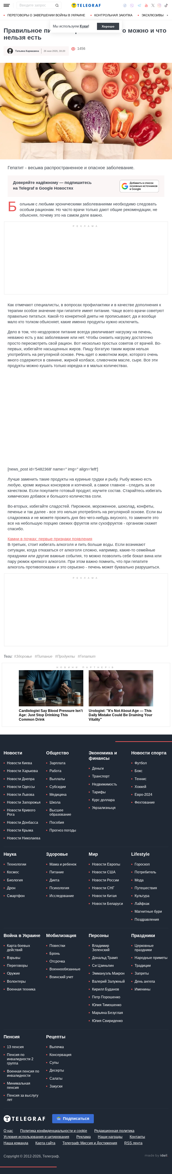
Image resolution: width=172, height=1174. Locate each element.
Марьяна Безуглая (107, 1013)
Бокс (138, 771)
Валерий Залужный (108, 981)
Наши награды (110, 1137)
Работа (55, 771)
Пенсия (12, 1036)
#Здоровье (23, 656)
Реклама (83, 1137)
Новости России (105, 880)
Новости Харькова (22, 771)
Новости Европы (106, 864)
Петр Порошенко (106, 997)
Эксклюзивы (152, 15)
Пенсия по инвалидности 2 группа (20, 1059)
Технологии (16, 864)
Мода (139, 880)
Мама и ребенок (62, 864)
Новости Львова (20, 794)
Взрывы (13, 958)
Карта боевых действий (18, 948)
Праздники (143, 935)
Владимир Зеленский (101, 948)
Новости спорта (148, 752)
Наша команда (16, 1143)
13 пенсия (15, 1047)
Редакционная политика (114, 1131)
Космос (13, 872)
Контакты (137, 1137)
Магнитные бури (148, 911)
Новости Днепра (20, 779)
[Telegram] (139, 5)
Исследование (61, 896)
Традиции (143, 965)
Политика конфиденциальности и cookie (53, 1131)
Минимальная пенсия (18, 1085)
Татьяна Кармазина (27, 51)
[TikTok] (166, 5)
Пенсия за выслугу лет (22, 1098)
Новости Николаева (23, 838)
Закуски (55, 1086)
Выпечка (56, 1047)
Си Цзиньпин (103, 965)
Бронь (54, 953)
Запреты (142, 973)
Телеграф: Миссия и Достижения (89, 1143)
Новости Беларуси (107, 904)
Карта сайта (45, 1143)
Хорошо (108, 26)
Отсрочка (57, 961)
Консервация (60, 1055)
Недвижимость (104, 784)
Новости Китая (104, 896)
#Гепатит (86, 656)
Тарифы (99, 792)
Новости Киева (19, 763)
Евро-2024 (143, 794)
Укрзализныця (104, 808)
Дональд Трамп (105, 958)
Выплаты (57, 779)
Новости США (104, 872)
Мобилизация (61, 935)
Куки (84, 26)
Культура (142, 896)
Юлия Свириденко (107, 1021)
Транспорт (101, 776)
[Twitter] (153, 5)
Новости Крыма (20, 830)
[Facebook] (125, 5)
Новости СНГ (103, 888)
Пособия (56, 822)
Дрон (11, 888)
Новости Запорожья (24, 802)
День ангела (145, 981)
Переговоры (17, 965)
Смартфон (16, 896)
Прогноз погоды (62, 830)
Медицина (58, 794)
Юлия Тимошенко (106, 1005)
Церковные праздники (144, 948)
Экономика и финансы (103, 755)
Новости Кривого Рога (21, 812)
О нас (8, 1131)
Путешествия (146, 888)
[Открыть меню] (7, 5)
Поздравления (147, 919)
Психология (59, 888)
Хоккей (140, 787)
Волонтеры (16, 981)
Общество (57, 752)
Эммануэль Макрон (108, 973)
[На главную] (86, 5)
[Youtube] (146, 5)
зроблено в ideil (156, 1155)
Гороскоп (142, 864)
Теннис (140, 779)
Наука (10, 854)
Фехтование (145, 802)
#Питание (43, 656)
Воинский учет (61, 977)
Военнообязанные (64, 969)
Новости (13, 752)
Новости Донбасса (22, 822)
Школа (54, 802)
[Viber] (132, 5)
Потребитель (145, 872)
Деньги (98, 768)
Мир (93, 854)
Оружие (13, 973)
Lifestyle (140, 854)
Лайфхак (142, 904)
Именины (142, 989)
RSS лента (133, 1143)
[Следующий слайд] (167, 15)
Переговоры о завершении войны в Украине (46, 15)
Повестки (57, 946)
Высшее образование (60, 812)
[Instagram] (159, 5)
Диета (54, 880)
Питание (56, 872)
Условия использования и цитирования (36, 1137)
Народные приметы (151, 958)
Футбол (141, 763)
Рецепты (55, 1036)
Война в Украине (22, 935)
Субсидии (57, 787)
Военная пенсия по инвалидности (23, 1073)
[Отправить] (56, 5)
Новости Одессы (21, 787)
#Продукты (65, 656)
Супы (54, 1062)
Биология (15, 880)
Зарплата (57, 763)
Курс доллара (103, 800)
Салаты (55, 1078)
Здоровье (57, 854)
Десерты (56, 1070)
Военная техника (21, 989)
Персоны (99, 935)
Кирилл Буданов (105, 989)
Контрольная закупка (113, 15)
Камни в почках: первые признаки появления (50, 539)
